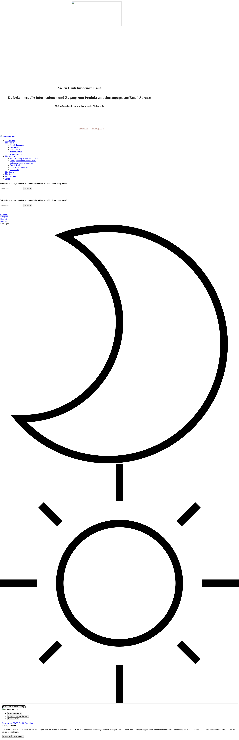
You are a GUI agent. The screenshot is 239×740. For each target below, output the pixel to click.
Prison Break (15, 149)
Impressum (83, 129)
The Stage (9, 174)
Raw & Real (15, 165)
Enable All (7, 736)
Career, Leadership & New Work (23, 161)
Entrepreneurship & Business (21, 163)
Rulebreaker (15, 147)
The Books (9, 172)
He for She (14, 170)
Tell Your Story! (11, 176)
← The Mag (10, 140)
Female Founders (17, 145)
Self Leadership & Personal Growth (24, 158)
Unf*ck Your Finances (19, 167)
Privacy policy (98, 129)
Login (7, 179)
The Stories (9, 143)
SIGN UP (28, 188)
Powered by (18, 723)
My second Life (16, 152)
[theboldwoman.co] (8, 136)
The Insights (10, 156)
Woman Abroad (16, 154)
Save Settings (18, 736)
